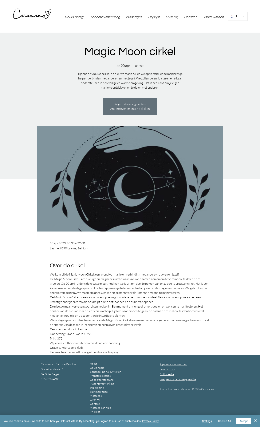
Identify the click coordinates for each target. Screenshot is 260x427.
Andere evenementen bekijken (130, 109)
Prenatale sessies (100, 375)
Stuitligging (97, 387)
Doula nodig (97, 367)
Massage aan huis (100, 407)
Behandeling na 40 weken (105, 371)
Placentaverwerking (102, 383)
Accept (243, 421)
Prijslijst (95, 411)
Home (93, 363)
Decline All (224, 421)
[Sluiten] (255, 421)
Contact (95, 403)
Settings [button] (207, 421)
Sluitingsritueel (99, 391)
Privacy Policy (150, 421)
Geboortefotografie (102, 379)
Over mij (95, 399)
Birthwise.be (167, 374)
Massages (96, 395)
